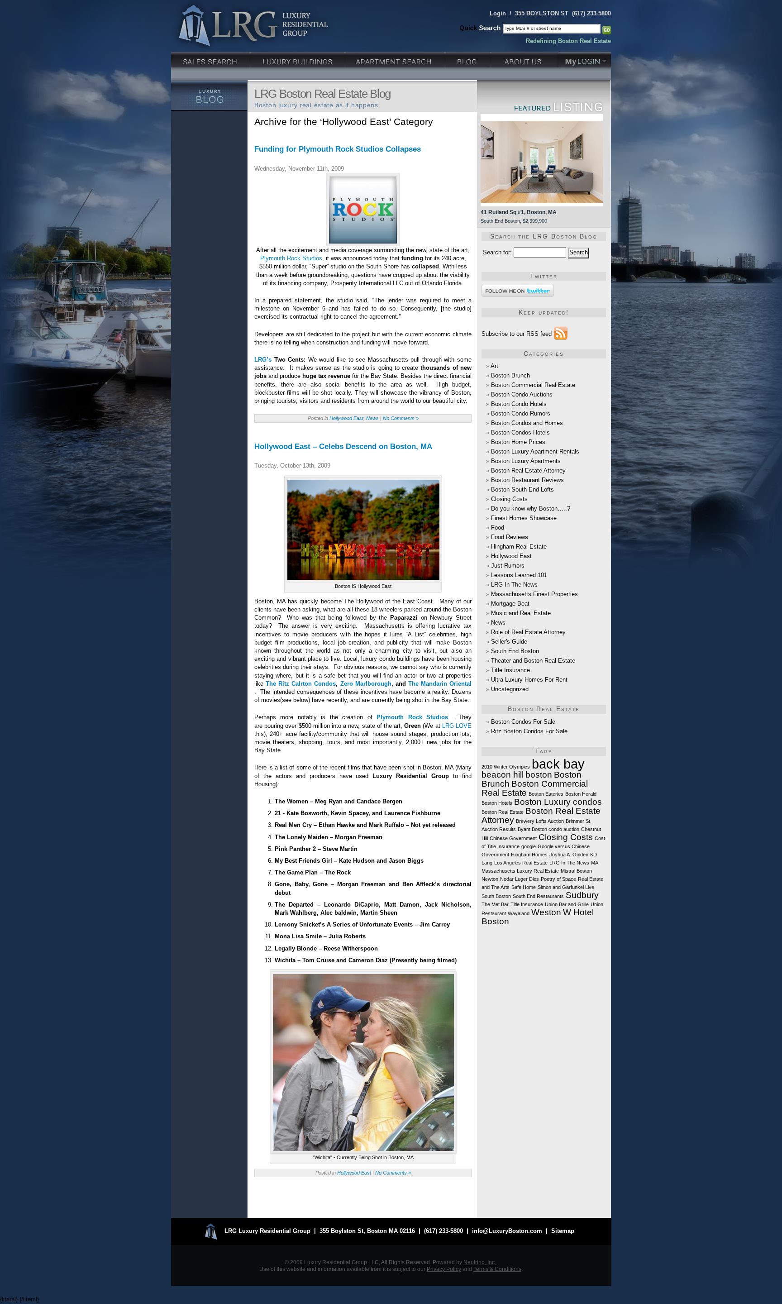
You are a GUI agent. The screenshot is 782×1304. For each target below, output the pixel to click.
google (528, 846)
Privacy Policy (444, 1269)
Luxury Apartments (396, 58)
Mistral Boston (576, 871)
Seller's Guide (509, 641)
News (372, 418)
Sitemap (562, 1231)
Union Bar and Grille (567, 904)
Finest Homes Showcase (524, 518)
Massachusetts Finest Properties (534, 594)
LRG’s (263, 359)
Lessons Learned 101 (519, 575)
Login (498, 13)
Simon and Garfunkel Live (566, 887)
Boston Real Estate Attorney (528, 470)
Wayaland (518, 913)
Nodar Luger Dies (519, 879)
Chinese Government (513, 838)
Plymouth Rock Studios (291, 258)
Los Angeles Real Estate (521, 862)
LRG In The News (514, 584)
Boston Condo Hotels (519, 404)
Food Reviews (509, 537)
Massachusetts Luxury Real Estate (520, 871)
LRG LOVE (457, 725)
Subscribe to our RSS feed (517, 333)
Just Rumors (508, 565)
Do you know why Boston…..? (530, 508)
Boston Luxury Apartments (526, 461)
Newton (490, 879)
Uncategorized (510, 689)
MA (594, 862)
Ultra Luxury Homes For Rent (529, 679)
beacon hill (503, 774)
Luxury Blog (209, 95)
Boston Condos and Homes (527, 423)
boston (538, 774)
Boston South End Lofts (522, 489)
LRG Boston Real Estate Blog (322, 93)
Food (497, 527)
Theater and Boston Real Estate (533, 660)
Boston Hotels (497, 803)
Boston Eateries (546, 794)
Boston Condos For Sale (523, 721)
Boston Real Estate (503, 812)
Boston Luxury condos (558, 802)
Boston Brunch (510, 375)
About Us (524, 58)
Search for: (497, 252)
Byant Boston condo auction (548, 829)
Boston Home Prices (518, 442)
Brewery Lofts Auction (540, 821)
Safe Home (523, 887)
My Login (584, 58)
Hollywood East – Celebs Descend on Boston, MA (343, 446)
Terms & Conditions (497, 1269)
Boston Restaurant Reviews (527, 480)
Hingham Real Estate (519, 546)
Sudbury (582, 895)
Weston (546, 912)
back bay (558, 763)
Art (494, 366)
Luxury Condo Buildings (298, 58)
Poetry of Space (558, 879)
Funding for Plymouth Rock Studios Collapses (337, 149)
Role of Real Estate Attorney (528, 632)
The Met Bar (495, 904)
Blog (468, 58)
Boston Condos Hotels (520, 432)
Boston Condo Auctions (522, 394)
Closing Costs (509, 499)
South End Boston (515, 651)
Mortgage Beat (510, 603)
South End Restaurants (538, 896)
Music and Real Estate (521, 613)
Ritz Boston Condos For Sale (529, 731)
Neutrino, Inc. (479, 1262)
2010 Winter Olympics (506, 766)
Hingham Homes (529, 854)
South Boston (496, 896)
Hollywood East (346, 418)
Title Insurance (510, 670)
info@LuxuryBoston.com (507, 1231)
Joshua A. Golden (568, 854)
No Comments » (401, 418)
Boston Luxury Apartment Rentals (535, 451)
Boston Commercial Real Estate (533, 385)
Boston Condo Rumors (520, 413)
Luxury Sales (211, 58)
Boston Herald (580, 794)
